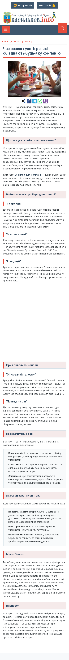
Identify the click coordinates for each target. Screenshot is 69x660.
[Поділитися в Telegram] (34, 100)
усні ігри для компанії (28, 174)
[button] (61, 65)
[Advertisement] (34, 320)
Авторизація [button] (24, 5)
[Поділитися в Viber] (45, 100)
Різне (5, 41)
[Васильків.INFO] (30, 18)
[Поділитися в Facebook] (29, 100)
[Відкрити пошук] (62, 28)
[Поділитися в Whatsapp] (40, 100)
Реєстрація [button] (45, 5)
